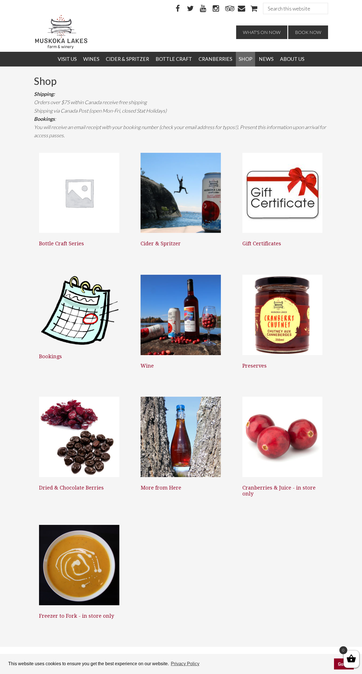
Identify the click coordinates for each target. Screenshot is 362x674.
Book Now (308, 32)
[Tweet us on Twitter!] (190, 8)
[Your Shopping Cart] (253, 8)
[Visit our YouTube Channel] (203, 8)
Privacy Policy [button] (185, 663)
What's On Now (262, 32)
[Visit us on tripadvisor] (228, 8)
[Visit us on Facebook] (177, 8)
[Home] (61, 47)
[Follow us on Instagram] (215, 8)
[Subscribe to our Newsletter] (241, 8)
